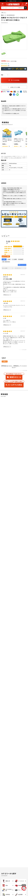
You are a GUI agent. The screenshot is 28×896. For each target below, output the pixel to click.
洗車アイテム (3, 12)
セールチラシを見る (14, 383)
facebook (14, 94)
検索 (25, 7)
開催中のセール (14, 376)
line (17, 94)
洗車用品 (6, 157)
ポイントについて (8, 63)
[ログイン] (22, 4)
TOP (2, 156)
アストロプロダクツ (4, 22)
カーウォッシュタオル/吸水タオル (15, 157)
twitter (10, 94)
